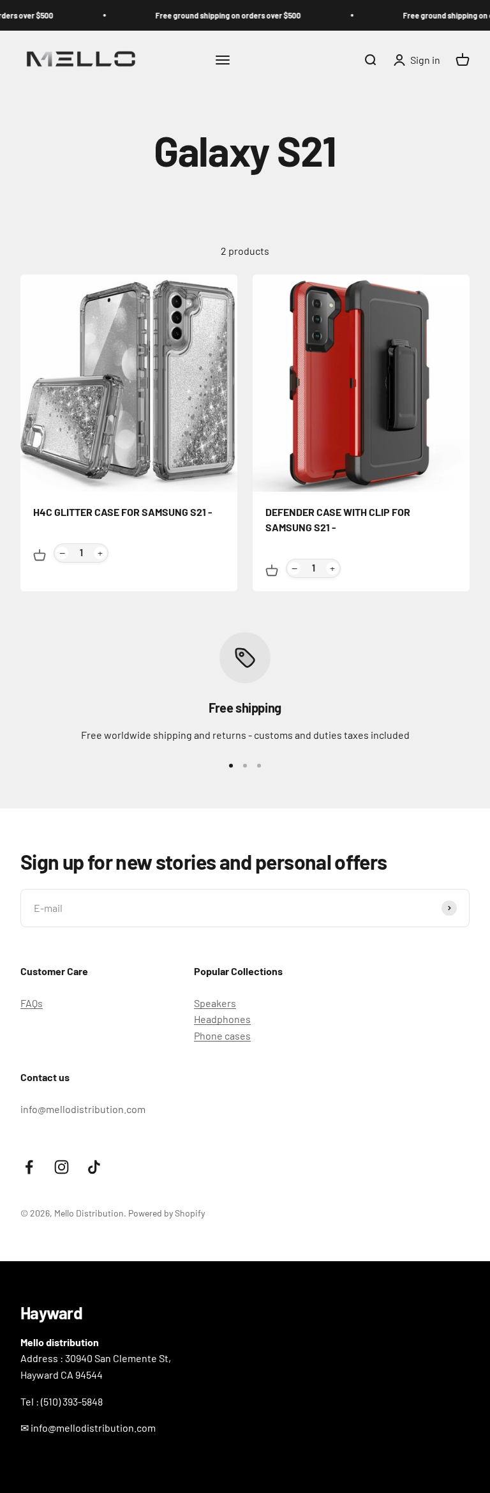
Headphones (222, 1019)
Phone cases (222, 1035)
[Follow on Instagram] (61, 1167)
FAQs (31, 1003)
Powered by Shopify (166, 1213)
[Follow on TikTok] (94, 1167)
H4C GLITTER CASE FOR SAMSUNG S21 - (122, 512)
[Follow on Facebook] (29, 1167)
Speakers (215, 1003)
